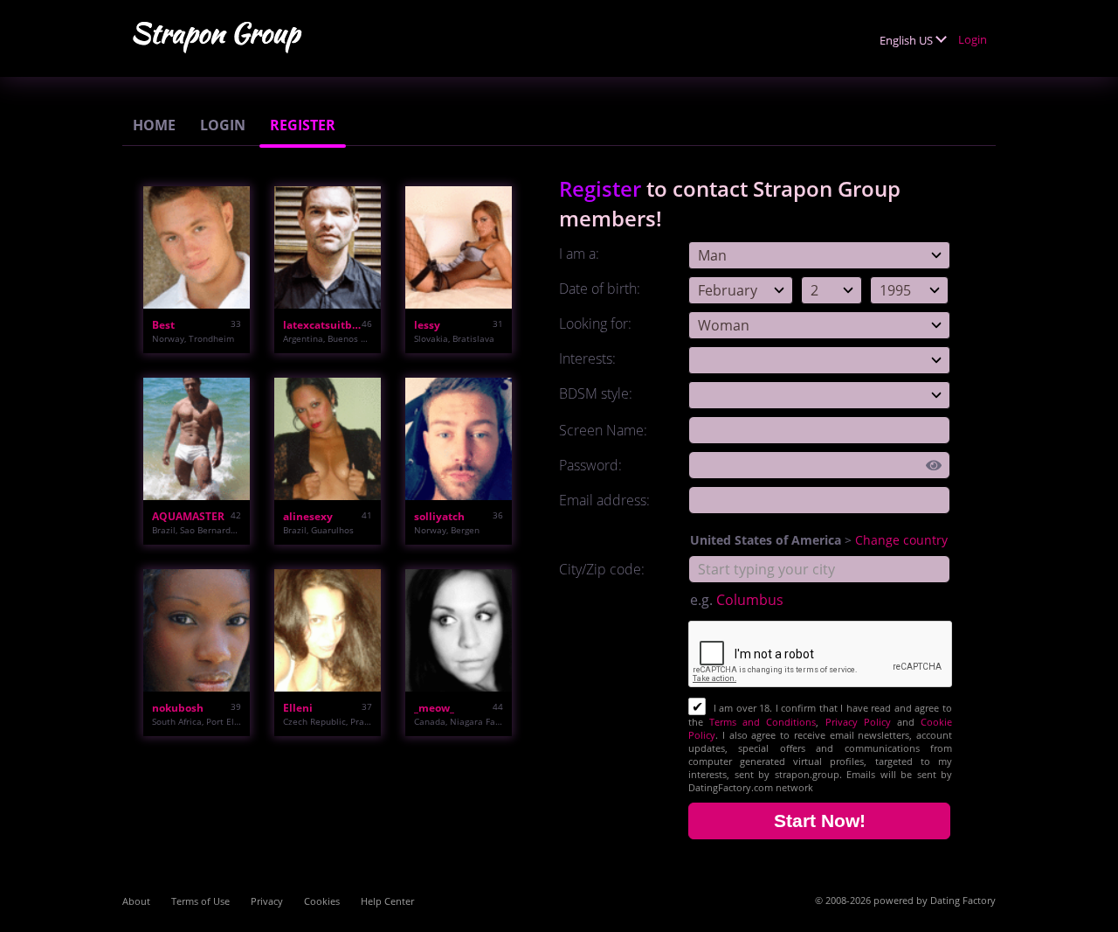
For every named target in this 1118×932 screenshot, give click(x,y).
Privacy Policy (858, 721)
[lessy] (458, 247)
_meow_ (434, 707)
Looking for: (595, 323)
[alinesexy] (327, 439)
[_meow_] (458, 630)
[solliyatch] (458, 439)
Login (972, 39)
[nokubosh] (196, 630)
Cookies (322, 901)
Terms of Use (200, 901)
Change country (901, 540)
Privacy (267, 901)
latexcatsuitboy (322, 324)
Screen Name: (603, 430)
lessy (427, 324)
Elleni (298, 707)
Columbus (749, 599)
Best (163, 324)
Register (302, 125)
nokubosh (178, 707)
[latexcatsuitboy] (327, 247)
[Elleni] (327, 630)
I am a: (579, 253)
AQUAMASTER (188, 516)
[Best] (196, 247)
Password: (590, 465)
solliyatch (439, 516)
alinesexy (308, 516)
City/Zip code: (602, 569)
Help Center (387, 901)
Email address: (604, 500)
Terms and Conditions (762, 721)
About (136, 901)
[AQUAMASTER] (196, 439)
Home (154, 125)
